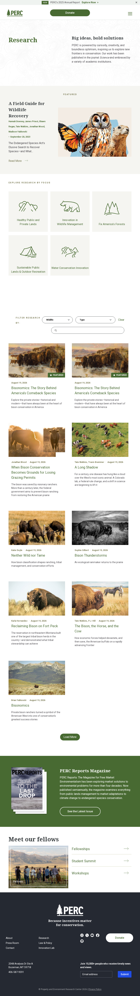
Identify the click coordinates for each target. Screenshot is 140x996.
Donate (119, 937)
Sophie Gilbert (82, 550)
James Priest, (32, 121)
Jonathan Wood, (37, 126)
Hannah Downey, (17, 121)
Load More (70, 737)
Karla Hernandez (19, 621)
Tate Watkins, (22, 126)
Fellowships (81, 849)
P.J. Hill (91, 621)
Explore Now (89, 2)
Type (82, 320)
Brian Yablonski (18, 700)
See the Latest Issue (80, 811)
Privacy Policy (94, 989)
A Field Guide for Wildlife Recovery (27, 110)
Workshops (80, 873)
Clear (121, 319)
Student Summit (84, 861)
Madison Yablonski (18, 132)
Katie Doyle (16, 550)
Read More (20, 161)
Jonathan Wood (18, 462)
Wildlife (49, 320)
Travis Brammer (96, 462)
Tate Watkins (81, 462)
